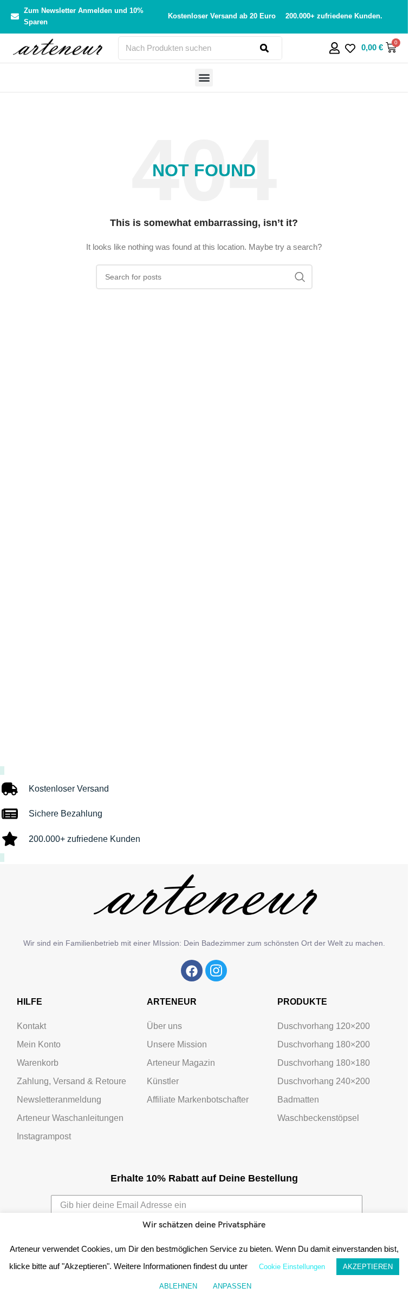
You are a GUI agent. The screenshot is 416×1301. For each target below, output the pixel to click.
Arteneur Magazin (181, 1062)
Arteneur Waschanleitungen (70, 1118)
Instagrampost (44, 1136)
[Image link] (192, 970)
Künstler (163, 1081)
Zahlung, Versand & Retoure (71, 1081)
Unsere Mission (177, 1044)
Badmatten (298, 1099)
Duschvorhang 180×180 (323, 1062)
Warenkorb (37, 1062)
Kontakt (31, 1026)
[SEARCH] (300, 276)
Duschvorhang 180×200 (323, 1044)
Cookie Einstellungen (292, 1267)
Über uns (164, 1026)
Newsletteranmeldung (59, 1099)
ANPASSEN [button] (232, 1286)
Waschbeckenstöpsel (318, 1118)
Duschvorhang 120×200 (323, 1026)
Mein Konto (39, 1044)
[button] (204, 78)
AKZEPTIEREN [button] (368, 1267)
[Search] (271, 48)
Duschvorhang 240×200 (323, 1081)
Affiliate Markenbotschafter (198, 1099)
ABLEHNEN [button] (178, 1286)
